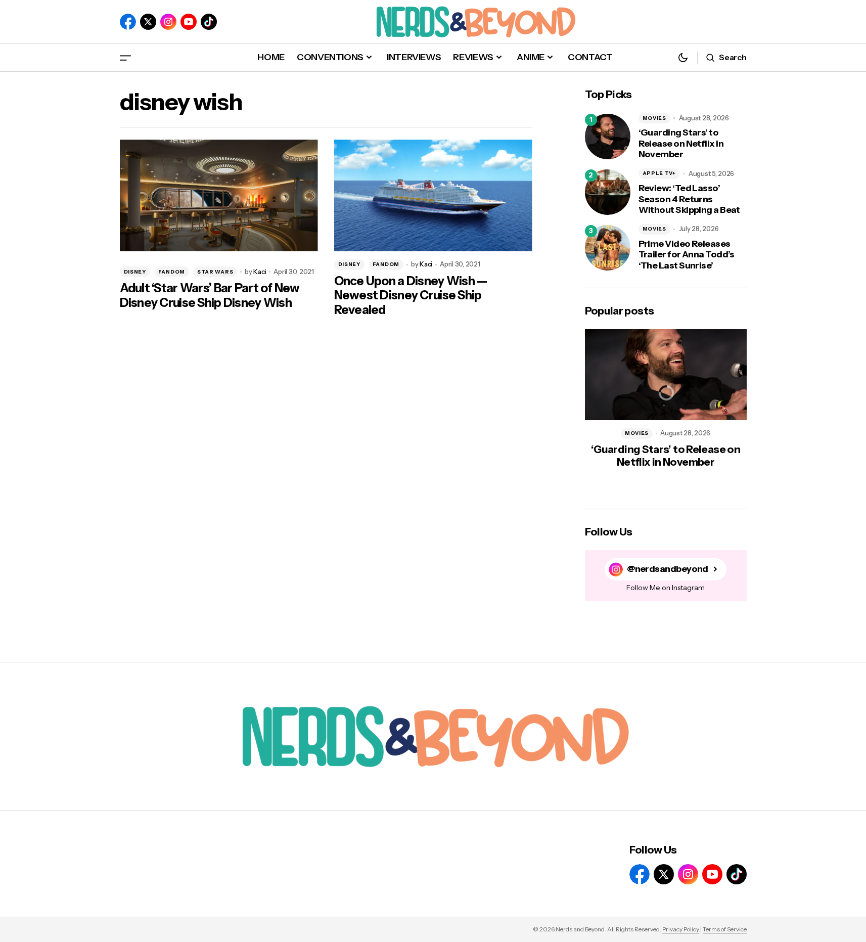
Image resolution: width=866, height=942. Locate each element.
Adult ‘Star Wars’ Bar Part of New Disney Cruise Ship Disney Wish (210, 295)
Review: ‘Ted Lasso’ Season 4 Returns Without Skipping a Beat (689, 199)
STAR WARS (215, 271)
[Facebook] (128, 22)
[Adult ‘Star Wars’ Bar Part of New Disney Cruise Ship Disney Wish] (219, 195)
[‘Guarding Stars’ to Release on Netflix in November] (607, 136)
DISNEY (135, 271)
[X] (148, 22)
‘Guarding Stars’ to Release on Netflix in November (681, 143)
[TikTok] (209, 22)
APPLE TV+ (659, 173)
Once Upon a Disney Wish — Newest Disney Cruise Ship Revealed (410, 296)
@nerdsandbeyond (667, 569)
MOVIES (654, 118)
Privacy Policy (680, 929)
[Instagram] (168, 22)
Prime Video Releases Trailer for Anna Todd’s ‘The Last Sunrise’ (687, 255)
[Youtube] (188, 22)
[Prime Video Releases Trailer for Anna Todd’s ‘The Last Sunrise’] (607, 248)
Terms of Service (725, 929)
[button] (125, 57)
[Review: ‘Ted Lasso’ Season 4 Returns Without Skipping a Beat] (607, 192)
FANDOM (171, 271)
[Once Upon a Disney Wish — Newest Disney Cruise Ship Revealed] (433, 195)
